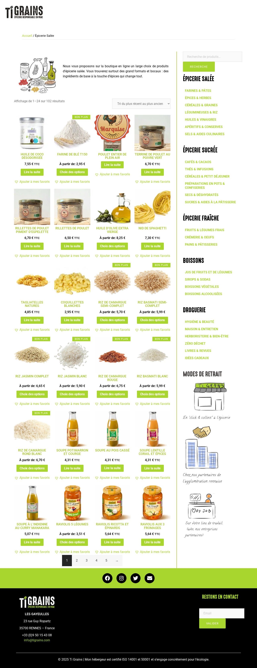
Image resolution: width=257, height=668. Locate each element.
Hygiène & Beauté (199, 322)
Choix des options (72, 172)
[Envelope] (150, 578)
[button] (32, 182)
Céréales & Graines (201, 105)
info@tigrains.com (37, 640)
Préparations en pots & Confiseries (205, 186)
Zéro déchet (195, 343)
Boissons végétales (202, 287)
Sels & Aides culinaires (204, 134)
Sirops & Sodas (197, 279)
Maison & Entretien (201, 329)
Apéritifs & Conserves (204, 127)
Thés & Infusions (199, 169)
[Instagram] (121, 578)
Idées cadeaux (197, 358)
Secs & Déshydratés (201, 195)
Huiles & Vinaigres (200, 120)
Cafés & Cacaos (198, 162)
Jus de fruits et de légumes (208, 272)
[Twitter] (136, 578)
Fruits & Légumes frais (204, 230)
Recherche (199, 66)
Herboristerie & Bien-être (206, 336)
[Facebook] (107, 578)
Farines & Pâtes (198, 91)
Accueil (27, 36)
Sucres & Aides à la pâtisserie (210, 202)
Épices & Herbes (198, 98)
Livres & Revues (198, 351)
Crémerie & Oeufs (199, 237)
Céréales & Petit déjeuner (207, 176)
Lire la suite (32, 172)
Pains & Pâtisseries (201, 244)
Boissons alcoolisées (203, 294)
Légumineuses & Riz (201, 112)
